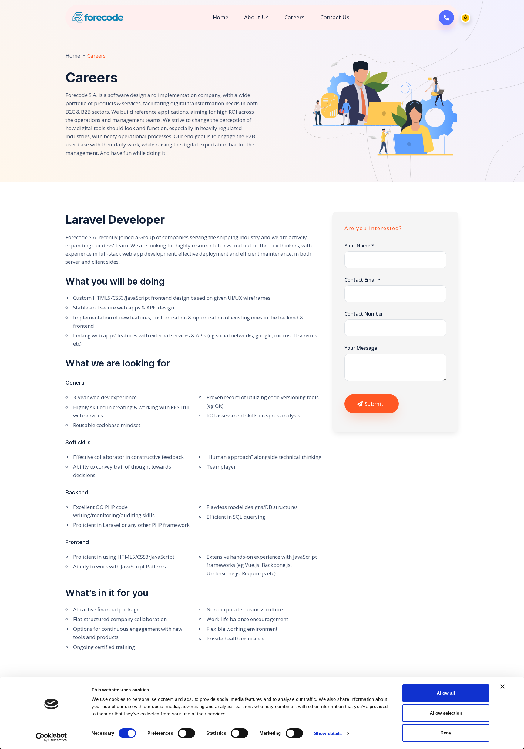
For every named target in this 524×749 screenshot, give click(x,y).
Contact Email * (362, 279)
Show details (328, 733)
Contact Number (363, 313)
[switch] (186, 733)
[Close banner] (502, 686)
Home (220, 17)
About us (256, 17)
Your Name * (359, 245)
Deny (445, 732)
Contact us (334, 17)
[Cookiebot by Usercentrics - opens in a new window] (51, 737)
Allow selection (446, 713)
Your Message (360, 348)
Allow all (446, 693)
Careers (294, 17)
